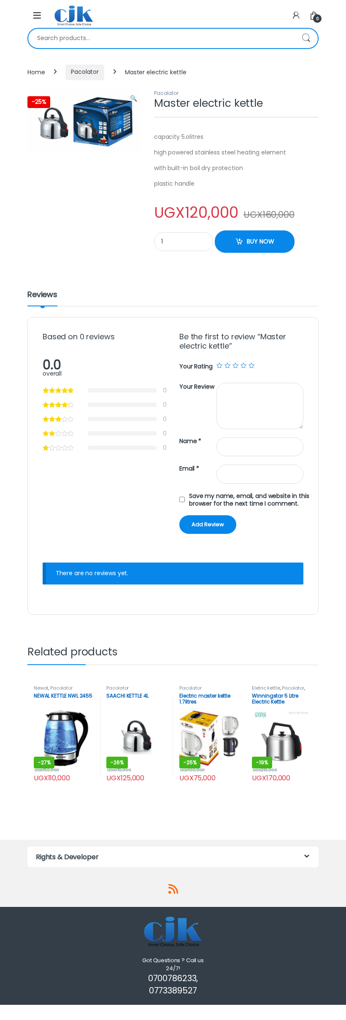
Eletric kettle (266, 688)
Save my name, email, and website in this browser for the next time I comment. (249, 499)
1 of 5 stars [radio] (219, 365)
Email (189, 469)
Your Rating (195, 366)
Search (306, 38)
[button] (133, 99)
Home (36, 72)
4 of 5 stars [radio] (243, 365)
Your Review (196, 387)
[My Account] (296, 15)
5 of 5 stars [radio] (251, 365)
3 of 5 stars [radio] (235, 365)
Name (190, 441)
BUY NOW (260, 241)
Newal (41, 688)
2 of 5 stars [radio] (227, 365)
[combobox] (161, 38)
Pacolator (85, 72)
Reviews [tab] (42, 295)
